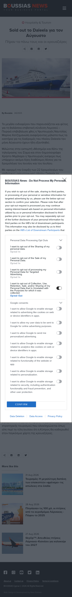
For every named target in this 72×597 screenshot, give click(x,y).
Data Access (36, 416)
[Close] (65, 181)
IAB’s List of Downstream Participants (40, 230)
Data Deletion (17, 416)
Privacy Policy (55, 416)
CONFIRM (21, 404)
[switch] (59, 247)
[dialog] (36, 298)
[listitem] (36, 240)
